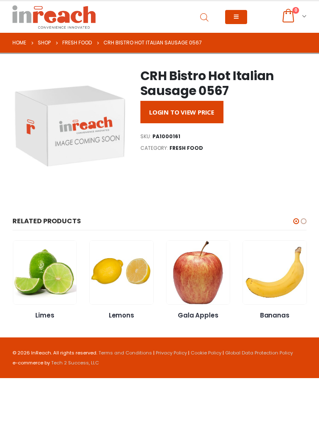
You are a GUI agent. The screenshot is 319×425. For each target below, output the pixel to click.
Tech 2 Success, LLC (75, 362)
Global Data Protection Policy (259, 352)
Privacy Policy (171, 352)
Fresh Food (186, 147)
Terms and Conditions (125, 352)
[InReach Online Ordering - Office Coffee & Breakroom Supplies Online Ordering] (54, 17)
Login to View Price (181, 112)
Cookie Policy (206, 352)
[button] (296, 221)
